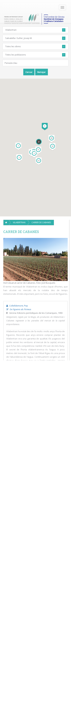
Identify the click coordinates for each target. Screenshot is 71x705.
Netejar (41, 72)
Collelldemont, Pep (18, 305)
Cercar (29, 72)
